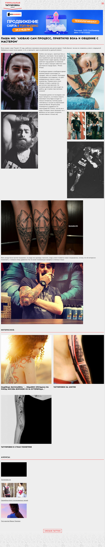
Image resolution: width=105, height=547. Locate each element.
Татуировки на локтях (65, 387)
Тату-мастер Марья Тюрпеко (10, 521)
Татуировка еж (6, 479)
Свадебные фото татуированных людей (14, 500)
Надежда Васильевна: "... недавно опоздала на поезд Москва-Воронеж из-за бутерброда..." (25, 388)
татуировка (12, 4)
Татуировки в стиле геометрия (16, 447)
